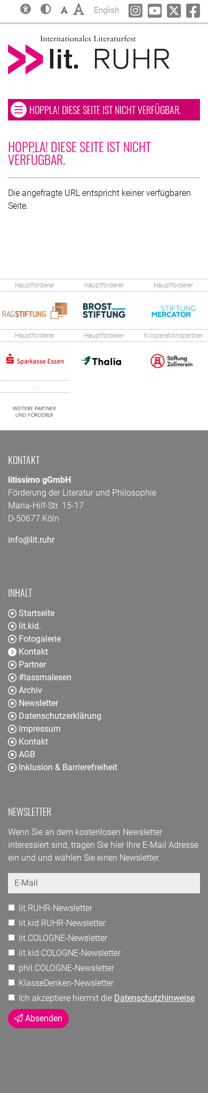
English (106, 10)
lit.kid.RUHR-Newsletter (62, 923)
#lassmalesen (45, 677)
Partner (32, 664)
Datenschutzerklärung (60, 716)
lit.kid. (30, 626)
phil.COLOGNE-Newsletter (66, 968)
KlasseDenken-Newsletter (66, 983)
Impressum (40, 729)
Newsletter (38, 703)
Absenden (42, 1018)
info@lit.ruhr (31, 540)
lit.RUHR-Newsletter (55, 908)
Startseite (36, 613)
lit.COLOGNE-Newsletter (63, 938)
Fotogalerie (40, 639)
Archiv (30, 690)
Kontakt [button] (33, 652)
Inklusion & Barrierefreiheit (68, 767)
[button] (46, 10)
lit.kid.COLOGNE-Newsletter (70, 953)
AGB (27, 754)
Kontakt (33, 742)
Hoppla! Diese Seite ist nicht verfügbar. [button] (114, 109)
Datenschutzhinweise (154, 998)
